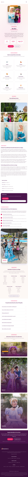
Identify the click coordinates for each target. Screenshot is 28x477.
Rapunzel (15, 458)
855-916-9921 (17, 46)
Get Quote (10, 466)
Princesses (15, 24)
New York (12, 462)
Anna (10, 458)
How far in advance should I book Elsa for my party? (9, 316)
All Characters (13, 466)
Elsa (8, 458)
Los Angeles (9, 462)
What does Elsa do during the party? (7, 322)
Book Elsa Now (11, 46)
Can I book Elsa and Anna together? (6, 319)
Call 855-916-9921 (17, 439)
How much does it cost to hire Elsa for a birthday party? (9, 306)
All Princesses (18, 458)
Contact (7, 466)
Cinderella (12, 458)
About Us (5, 466)
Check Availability (5, 198)
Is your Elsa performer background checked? (8, 325)
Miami (15, 462)
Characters (11, 24)
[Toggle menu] (26, 2)
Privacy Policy (17, 466)
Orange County (18, 462)
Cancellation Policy (22, 466)
